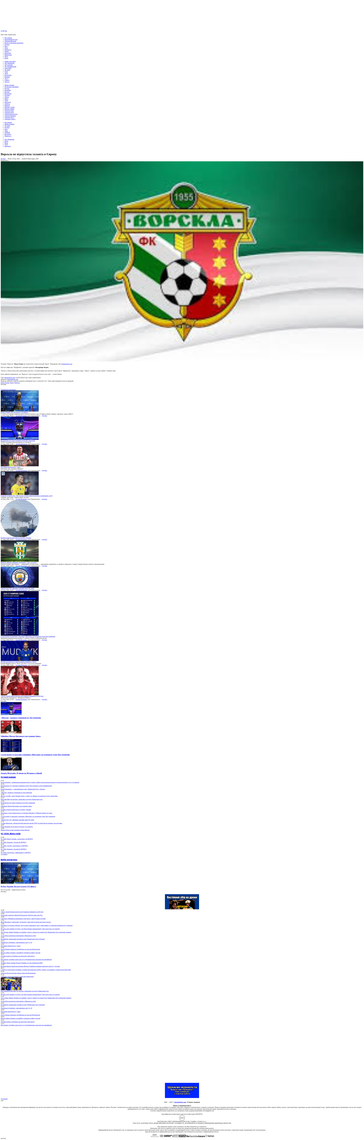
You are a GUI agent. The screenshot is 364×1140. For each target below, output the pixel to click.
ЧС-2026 (7, 70)
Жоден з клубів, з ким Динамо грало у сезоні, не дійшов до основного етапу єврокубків (29, 796)
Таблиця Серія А (10, 119)
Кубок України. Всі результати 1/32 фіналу (14, 412)
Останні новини (8, 777)
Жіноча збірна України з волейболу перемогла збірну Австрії (20, 953)
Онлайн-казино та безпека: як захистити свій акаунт (18, 956)
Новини (7, 105)
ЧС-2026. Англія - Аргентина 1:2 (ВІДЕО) (14, 846)
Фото (6, 56)
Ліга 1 (6, 78)
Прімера (7, 77)
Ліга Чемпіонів (9, 63)
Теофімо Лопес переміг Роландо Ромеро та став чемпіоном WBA (22, 963)
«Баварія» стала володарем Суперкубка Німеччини (17, 976)
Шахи (6, 99)
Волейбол (8, 90)
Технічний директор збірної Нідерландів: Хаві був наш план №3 (21, 915)
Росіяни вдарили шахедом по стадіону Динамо (16, 538)
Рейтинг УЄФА (10, 107)
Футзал (7, 88)
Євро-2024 (8, 68)
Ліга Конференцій (10, 66)
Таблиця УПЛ (9, 110)
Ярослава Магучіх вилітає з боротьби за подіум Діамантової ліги (22, 799)
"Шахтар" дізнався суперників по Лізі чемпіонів (21, 718)
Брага (12, 383)
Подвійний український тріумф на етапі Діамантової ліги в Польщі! (23, 939)
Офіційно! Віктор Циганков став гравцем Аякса (21, 736)
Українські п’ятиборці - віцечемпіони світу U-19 (16, 942)
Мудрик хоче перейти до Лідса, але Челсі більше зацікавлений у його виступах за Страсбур (30, 929)
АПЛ (6, 73)
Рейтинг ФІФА (9, 109)
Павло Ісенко (5, 383)
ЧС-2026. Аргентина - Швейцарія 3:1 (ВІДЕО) (16, 852)
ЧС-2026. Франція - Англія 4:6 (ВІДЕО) (13, 842)
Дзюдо (7, 97)
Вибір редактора (9, 859)
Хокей (7, 51)
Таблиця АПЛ (9, 112)
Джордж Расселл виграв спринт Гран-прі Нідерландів (18, 973)
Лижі (6, 100)
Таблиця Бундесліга (11, 114)
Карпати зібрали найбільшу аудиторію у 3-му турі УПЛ (18, 562)
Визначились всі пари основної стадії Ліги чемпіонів (18, 440)
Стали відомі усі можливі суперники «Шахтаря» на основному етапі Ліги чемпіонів (28, 636)
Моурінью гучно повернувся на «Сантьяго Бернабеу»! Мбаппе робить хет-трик (26, 813)
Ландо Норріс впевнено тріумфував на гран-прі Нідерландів (20, 949)
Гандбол (7, 95)
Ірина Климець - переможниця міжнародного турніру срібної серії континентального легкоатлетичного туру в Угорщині (40, 782)
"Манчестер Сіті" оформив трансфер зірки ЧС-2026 (17, 588)
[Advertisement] (15, 1054)
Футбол (7, 44)
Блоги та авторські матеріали (14, 43)
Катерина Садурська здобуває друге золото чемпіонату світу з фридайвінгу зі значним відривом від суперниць (37, 925)
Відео (6, 58)
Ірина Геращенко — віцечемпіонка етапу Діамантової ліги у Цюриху (23, 789)
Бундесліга (8, 75)
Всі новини (8, 38)
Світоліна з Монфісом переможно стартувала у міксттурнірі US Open (23, 918)
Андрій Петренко (21, 416)
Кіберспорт (8, 55)
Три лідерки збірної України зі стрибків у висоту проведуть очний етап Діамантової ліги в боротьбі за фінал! (36, 932)
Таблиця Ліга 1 (9, 117)
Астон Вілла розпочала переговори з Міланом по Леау (18, 935)
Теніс (6, 48)
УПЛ (6, 71)
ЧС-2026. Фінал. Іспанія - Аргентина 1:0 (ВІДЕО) (17, 839)
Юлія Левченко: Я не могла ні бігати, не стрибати (17, 826)
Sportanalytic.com (9, 377)
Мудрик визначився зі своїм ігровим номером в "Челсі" (19, 662)
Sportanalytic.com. (66, 364)
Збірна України (9, 85)
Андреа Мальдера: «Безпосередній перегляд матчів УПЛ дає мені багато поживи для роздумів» (31, 823)
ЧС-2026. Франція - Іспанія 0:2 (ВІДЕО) (13, 849)
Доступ (7, 82)
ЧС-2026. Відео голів (10, 833)
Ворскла (17, 383)
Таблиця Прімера (10, 116)
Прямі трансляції (10, 61)
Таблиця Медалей (10, 41)
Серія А (7, 80)
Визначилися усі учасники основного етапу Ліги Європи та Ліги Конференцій (26, 786)
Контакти (8, 146)
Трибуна (7, 104)
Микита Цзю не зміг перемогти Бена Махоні (15, 830)
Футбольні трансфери (12, 87)
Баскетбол (8, 53)
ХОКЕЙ (7, 132)
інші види (8, 102)
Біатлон (7, 92)
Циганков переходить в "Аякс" (11, 467)
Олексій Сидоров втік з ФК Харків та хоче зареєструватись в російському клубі (26, 496)
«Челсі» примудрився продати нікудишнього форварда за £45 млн (22, 696)
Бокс (6, 46)
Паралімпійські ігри (11, 39)
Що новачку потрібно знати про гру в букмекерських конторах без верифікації (26, 959)
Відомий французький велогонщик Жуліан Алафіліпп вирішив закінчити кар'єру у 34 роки (30, 966)
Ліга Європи (9, 65)
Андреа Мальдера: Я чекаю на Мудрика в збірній (21, 773)
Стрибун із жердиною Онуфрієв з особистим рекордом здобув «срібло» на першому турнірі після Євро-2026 (36, 970)
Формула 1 (8, 50)
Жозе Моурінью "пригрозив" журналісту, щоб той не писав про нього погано (26, 922)
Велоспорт (8, 93)
